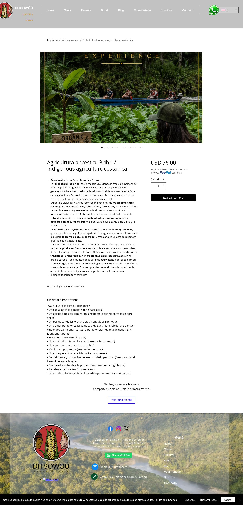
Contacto (170, 483)
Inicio (50, 40)
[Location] (94, 476)
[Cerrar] (239, 499)
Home (168, 444)
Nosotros (170, 477)
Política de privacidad (166, 499)
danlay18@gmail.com (114, 466)
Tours (167, 449)
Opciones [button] (190, 499)
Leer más (177, 172)
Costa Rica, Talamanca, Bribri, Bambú (123, 476)
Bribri (167, 460)
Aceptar (228, 499)
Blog (166, 466)
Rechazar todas (208, 499)
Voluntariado (172, 472)
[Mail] (95, 466)
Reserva (169, 455)
